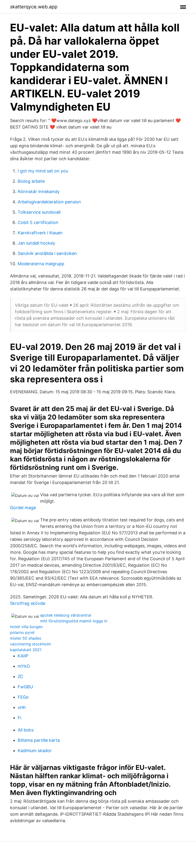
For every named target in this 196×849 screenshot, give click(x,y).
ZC (20, 676)
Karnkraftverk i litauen (40, 232)
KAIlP (23, 655)
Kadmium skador (35, 750)
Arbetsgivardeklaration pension (49, 201)
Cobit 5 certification (38, 222)
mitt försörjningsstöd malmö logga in (73, 621)
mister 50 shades (25, 638)
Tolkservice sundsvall (39, 212)
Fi (19, 717)
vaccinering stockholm (30, 644)
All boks (25, 729)
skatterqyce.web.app (33, 6)
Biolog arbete (31, 181)
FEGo (23, 697)
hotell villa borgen (26, 626)
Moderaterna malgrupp (41, 263)
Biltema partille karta (39, 740)
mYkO (24, 666)
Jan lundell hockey (36, 243)
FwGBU (25, 686)
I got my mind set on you (43, 170)
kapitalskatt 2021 (25, 649)
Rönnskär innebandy (39, 191)
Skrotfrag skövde (27, 603)
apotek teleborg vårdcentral (65, 615)
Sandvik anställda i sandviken (47, 253)
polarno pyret (22, 632)
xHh (22, 707)
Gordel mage (23, 507)
